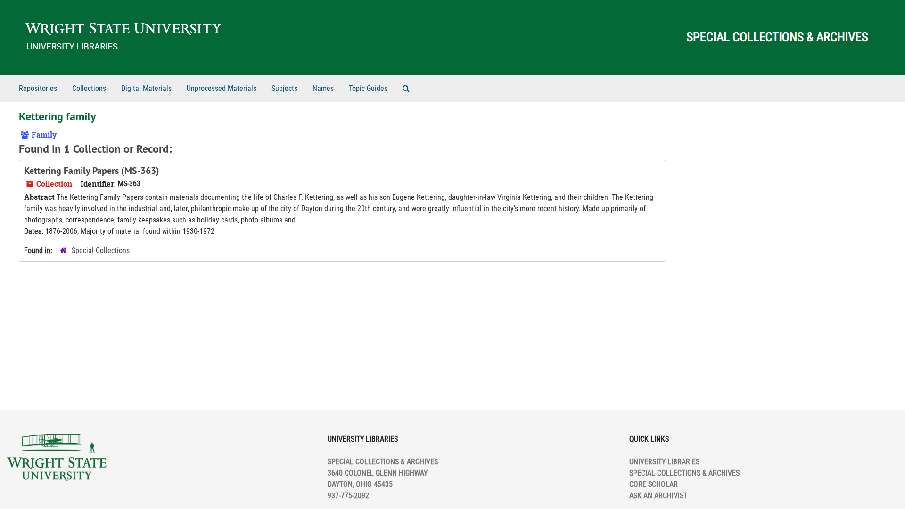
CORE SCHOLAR (653, 484)
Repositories (38, 88)
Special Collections (101, 250)
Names (323, 88)
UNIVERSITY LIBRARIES (664, 461)
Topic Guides (368, 88)
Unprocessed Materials (221, 88)
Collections (89, 88)
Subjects (284, 88)
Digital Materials (146, 88)
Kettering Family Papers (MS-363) (91, 170)
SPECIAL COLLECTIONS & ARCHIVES (684, 472)
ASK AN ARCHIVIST (658, 495)
